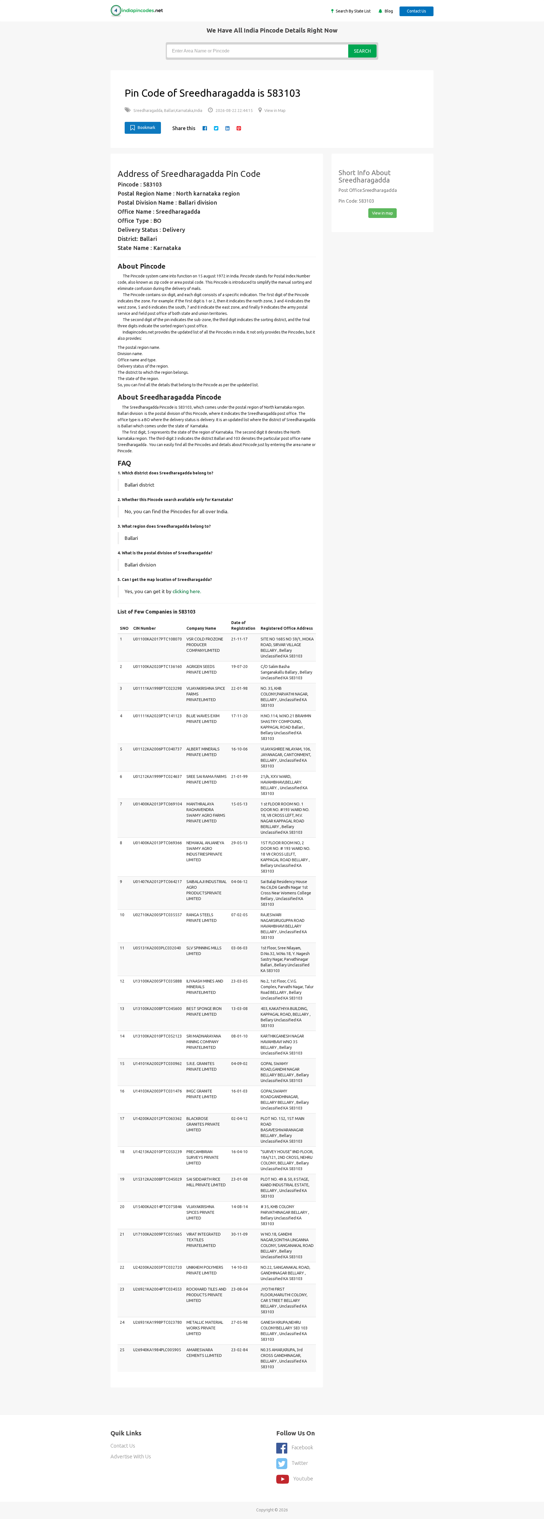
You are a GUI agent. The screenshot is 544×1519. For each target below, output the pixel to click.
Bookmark (146, 127)
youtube (303, 1478)
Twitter (300, 1463)
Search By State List (353, 11)
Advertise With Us (130, 1456)
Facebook (302, 1447)
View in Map (275, 110)
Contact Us (416, 11)
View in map (382, 213)
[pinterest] (239, 128)
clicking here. (187, 591)
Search (362, 51)
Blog (388, 11)
